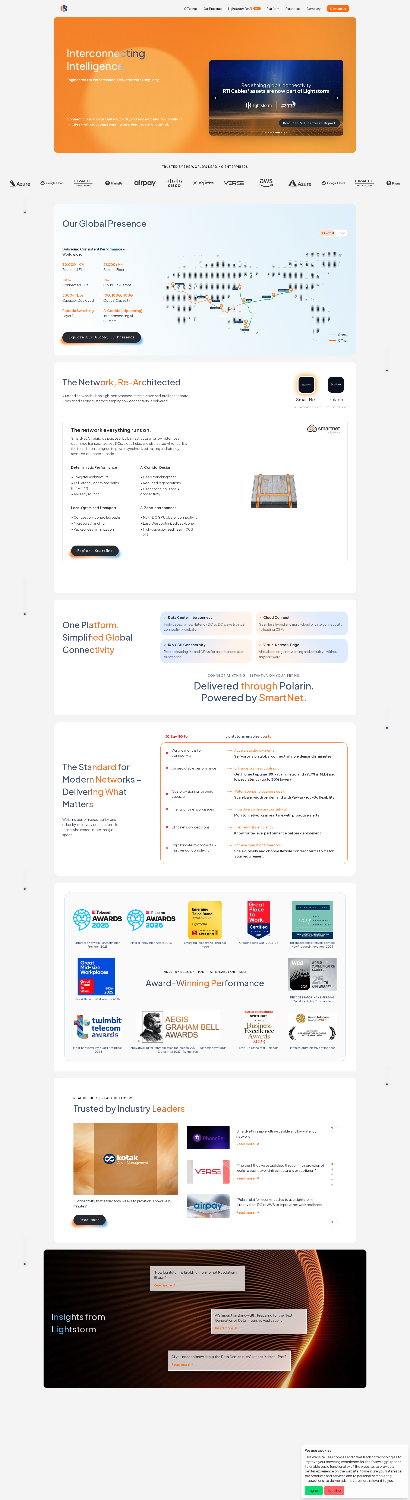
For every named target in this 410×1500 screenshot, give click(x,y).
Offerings (191, 8)
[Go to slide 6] (278, 132)
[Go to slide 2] (268, 132)
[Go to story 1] (332, 1164)
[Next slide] (337, 98)
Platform (273, 8)
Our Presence (213, 8)
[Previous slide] (215, 98)
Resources (293, 8)
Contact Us (338, 8)
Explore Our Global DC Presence (102, 337)
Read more (90, 1220)
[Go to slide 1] (265, 132)
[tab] (327, 233)
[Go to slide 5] (276, 132)
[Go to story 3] (332, 1174)
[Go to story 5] (332, 1184)
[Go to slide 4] (273, 132)
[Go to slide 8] (285, 132)
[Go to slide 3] (271, 132)
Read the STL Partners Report (309, 123)
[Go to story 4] (332, 1179)
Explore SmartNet (95, 551)
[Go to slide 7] (281, 132)
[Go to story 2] (332, 1169)
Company (313, 8)
